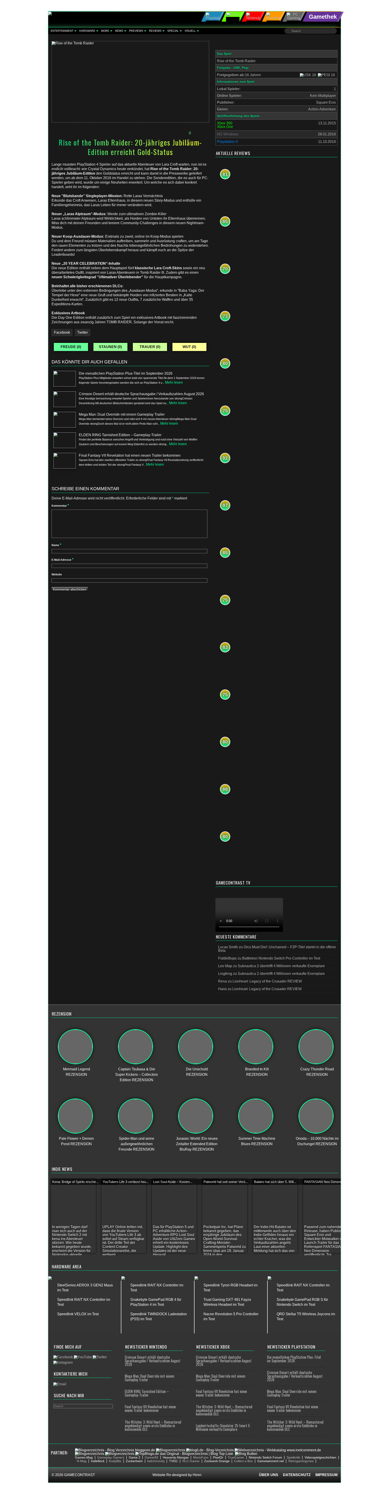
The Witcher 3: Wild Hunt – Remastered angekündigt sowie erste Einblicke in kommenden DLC (153, 1425)
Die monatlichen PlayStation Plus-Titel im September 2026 (294, 1358)
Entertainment (62, 30)
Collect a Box (243, 1461)
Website (57, 574)
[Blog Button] (246, 1454)
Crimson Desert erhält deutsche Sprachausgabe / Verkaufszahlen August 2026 (152, 1360)
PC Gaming (173, 125)
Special (173, 30)
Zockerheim (134, 1461)
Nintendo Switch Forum (265, 1457)
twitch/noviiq (156, 1461)
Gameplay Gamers (110, 1457)
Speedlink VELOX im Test (78, 1314)
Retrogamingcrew (301, 1461)
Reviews (155, 30)
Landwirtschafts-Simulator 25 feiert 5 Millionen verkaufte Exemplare (223, 1427)
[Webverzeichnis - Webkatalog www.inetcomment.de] (278, 1450)
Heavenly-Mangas (176, 1457)
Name (56, 545)
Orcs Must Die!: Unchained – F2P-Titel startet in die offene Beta (277, 949)
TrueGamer (236, 1457)
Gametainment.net (270, 1461)
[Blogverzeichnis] (170, 1450)
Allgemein (123, 125)
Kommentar (60, 505)
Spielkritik (293, 1457)
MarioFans (200, 1457)
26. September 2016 (71, 125)
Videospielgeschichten (320, 1457)
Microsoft (142, 125)
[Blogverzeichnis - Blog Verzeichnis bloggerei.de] (115, 1450)
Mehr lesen (174, 382)
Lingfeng (225, 974)
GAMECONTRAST (79, 1475)
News (119, 30)
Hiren (197, 1475)
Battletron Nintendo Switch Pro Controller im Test (281, 958)
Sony (188, 125)
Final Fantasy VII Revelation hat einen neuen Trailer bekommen (150, 1408)
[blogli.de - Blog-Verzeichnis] (210, 1450)
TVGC (173, 1461)
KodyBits (115, 1461)
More (105, 30)
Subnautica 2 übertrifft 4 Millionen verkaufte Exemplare (281, 966)
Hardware (87, 30)
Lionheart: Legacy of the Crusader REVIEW (267, 981)
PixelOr (218, 1457)
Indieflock (97, 1461)
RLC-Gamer (191, 1461)
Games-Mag (84, 1457)
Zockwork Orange (217, 1461)
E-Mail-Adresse (62, 559)
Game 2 (134, 1457)
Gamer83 (151, 1457)
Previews (136, 30)
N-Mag (81, 1461)
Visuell (190, 30)
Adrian (103, 125)
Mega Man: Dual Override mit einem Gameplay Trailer (149, 1377)
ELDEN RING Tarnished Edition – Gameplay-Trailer (147, 1393)
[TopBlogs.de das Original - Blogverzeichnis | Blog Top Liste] (184, 1454)
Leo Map (225, 966)
